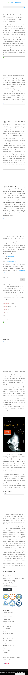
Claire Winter (10, 256)
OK (16, 674)
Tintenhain (5, 631)
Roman (4, 21)
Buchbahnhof (6, 624)
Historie (14, 19)
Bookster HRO (6, 619)
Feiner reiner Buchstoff (9, 645)
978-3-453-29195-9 (11, 261)
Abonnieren (7, 589)
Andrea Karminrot (9, 17)
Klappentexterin (7, 648)
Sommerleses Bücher (8, 621)
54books (5, 636)
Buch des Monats (7, 19)
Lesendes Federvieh (8, 638)
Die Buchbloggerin (7, 640)
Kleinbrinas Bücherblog (9, 659)
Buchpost (5, 643)
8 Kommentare (11, 21)
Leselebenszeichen (8, 633)
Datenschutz (21, 674)
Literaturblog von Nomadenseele (11, 657)
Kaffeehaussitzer (7, 650)
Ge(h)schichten (7, 628)
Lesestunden (6, 655)
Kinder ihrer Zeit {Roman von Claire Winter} (13, 15)
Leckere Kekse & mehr (8, 626)
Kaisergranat (6, 652)
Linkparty (19, 19)
